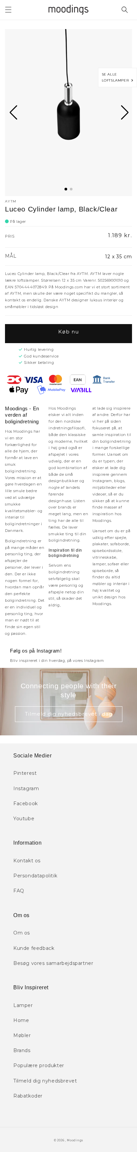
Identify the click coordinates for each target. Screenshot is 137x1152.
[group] (68, 112)
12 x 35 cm (118, 256)
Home (21, 1020)
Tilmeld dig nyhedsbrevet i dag (68, 714)
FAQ (18, 891)
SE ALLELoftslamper (116, 77)
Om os (21, 933)
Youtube (23, 819)
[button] (8, 9)
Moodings (75, 1140)
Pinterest (25, 773)
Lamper (23, 1005)
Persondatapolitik (35, 876)
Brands (22, 1050)
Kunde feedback (33, 948)
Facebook (25, 804)
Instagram (26, 788)
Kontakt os (27, 861)
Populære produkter (38, 1065)
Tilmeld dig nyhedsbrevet (45, 1081)
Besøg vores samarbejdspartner (53, 963)
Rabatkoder (28, 1096)
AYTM (10, 201)
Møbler (22, 1035)
